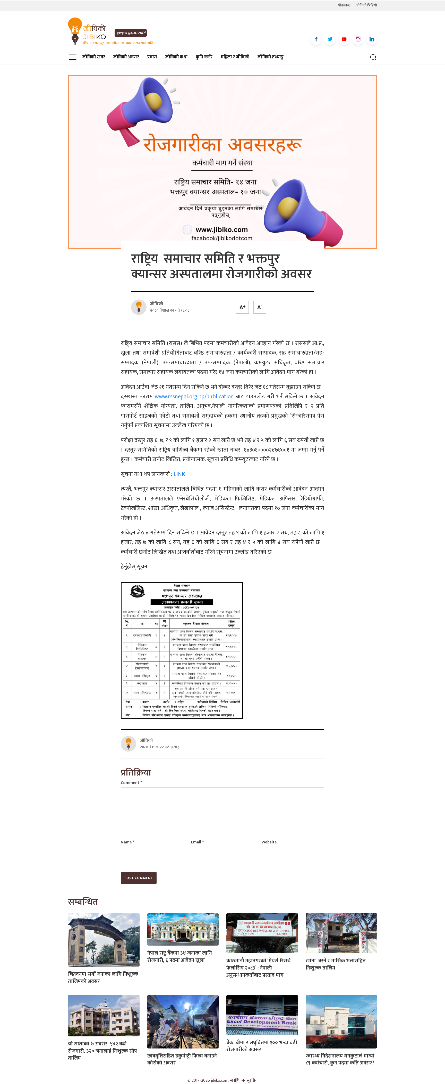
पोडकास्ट (344, 5)
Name (127, 842)
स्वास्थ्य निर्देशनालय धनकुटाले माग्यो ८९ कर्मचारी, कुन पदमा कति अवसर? (340, 1060)
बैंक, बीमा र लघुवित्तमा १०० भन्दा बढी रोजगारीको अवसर (261, 1046)
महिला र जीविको (235, 57)
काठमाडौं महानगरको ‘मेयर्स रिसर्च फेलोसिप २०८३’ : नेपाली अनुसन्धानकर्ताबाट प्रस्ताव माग (258, 967)
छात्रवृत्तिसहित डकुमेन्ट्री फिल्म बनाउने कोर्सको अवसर (182, 1060)
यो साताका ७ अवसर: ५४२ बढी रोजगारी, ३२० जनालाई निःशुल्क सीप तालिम (102, 1050)
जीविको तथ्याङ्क (271, 57)
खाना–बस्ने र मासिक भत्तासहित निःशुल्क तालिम (336, 964)
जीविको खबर (93, 57)
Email (197, 842)
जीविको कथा (176, 57)
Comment (131, 782)
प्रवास (152, 57)
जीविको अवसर (126, 57)
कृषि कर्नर (204, 57)
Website (269, 842)
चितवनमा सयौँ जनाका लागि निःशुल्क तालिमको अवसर (103, 978)
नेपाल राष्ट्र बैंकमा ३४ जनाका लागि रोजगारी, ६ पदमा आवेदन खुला (179, 957)
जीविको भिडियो (366, 5)
